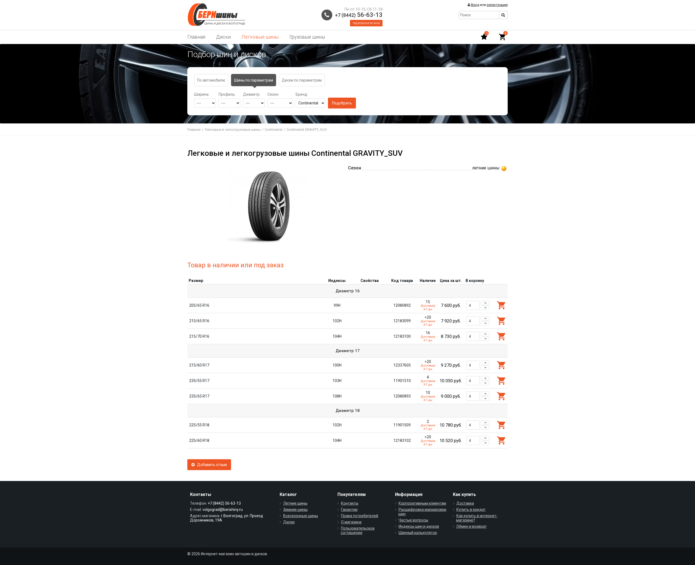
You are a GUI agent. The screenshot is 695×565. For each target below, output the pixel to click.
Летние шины (295, 503)
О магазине (351, 522)
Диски (223, 37)
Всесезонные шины (300, 516)
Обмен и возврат (471, 526)
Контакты (349, 503)
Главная (196, 37)
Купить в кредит (471, 509)
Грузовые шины (307, 37)
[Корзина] (502, 37)
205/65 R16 (199, 305)
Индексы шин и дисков (419, 526)
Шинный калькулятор (418, 532)
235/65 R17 (199, 396)
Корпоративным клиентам (422, 503)
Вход (475, 5)
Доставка (465, 503)
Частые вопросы (413, 520)
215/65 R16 (199, 321)
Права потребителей (359, 516)
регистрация (497, 5)
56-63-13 (359, 14)
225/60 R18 (199, 440)
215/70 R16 (199, 336)
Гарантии (349, 509)
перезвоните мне (366, 23)
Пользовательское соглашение (358, 530)
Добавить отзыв (211, 464)
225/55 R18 (199, 425)
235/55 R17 (199, 380)
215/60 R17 (199, 365)
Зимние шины (295, 509)
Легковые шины (260, 37)
